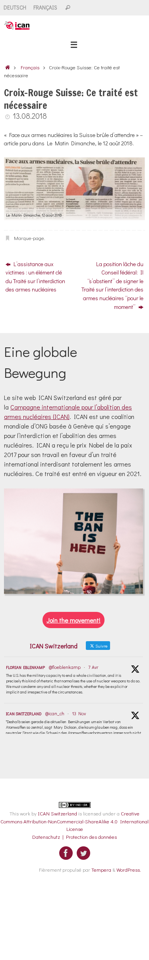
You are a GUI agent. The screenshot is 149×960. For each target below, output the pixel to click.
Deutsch (15, 7)
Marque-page (29, 237)
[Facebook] (66, 853)
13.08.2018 (30, 116)
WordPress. (128, 869)
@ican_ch (54, 713)
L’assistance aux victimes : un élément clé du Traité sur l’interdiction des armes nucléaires (35, 276)
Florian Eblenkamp (25, 667)
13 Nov (79, 713)
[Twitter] (83, 853)
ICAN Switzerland (23, 713)
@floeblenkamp (65, 667)
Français (45, 7)
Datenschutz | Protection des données (74, 836)
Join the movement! (73, 620)
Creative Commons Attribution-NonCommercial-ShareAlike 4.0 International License (74, 821)
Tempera (101, 869)
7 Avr (93, 667)
